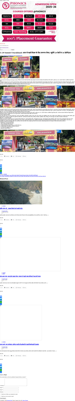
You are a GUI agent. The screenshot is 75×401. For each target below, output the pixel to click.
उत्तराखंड (5, 174)
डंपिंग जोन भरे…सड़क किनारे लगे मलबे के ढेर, (11, 208)
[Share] (37, 173)
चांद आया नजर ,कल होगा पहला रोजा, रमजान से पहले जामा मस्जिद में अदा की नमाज (20, 276)
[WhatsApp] (37, 171)
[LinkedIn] (37, 169)
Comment (2, 385)
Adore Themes (25, 400)
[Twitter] (37, 167)
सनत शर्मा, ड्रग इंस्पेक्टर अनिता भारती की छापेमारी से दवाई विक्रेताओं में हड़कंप (19, 344)
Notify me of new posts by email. (7, 396)
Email (1, 389)
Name (1, 387)
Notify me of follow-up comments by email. (9, 394)
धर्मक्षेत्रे (3, 273)
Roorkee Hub (2, 43)
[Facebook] (37, 165)
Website (1, 391)
